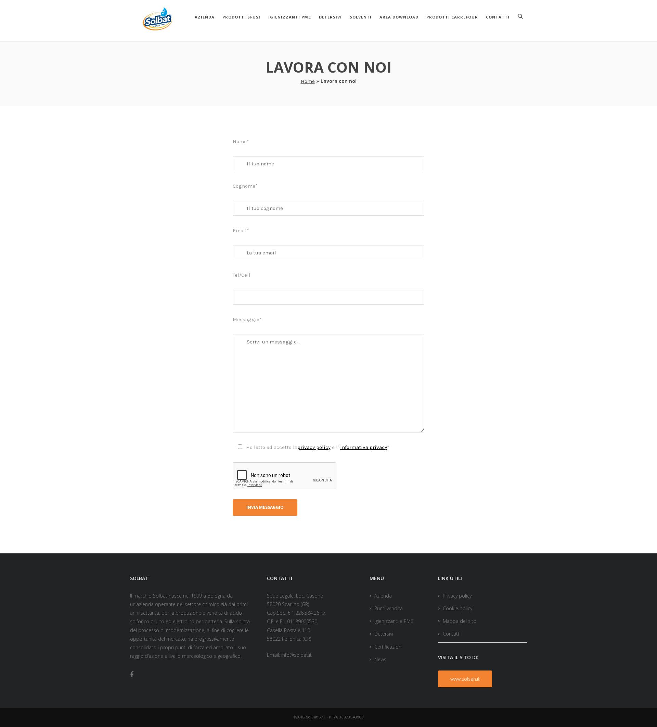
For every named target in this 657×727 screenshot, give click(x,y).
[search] (520, 16)
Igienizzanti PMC (289, 17)
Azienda (205, 17)
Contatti (498, 17)
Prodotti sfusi (241, 17)
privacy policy (314, 447)
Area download (398, 17)
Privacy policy (457, 595)
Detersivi (330, 17)
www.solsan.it (465, 679)
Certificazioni (388, 646)
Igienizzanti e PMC (394, 621)
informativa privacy (363, 447)
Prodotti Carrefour (452, 17)
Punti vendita (388, 608)
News (380, 659)
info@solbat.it (296, 655)
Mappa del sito (459, 621)
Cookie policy (457, 608)
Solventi (361, 17)
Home (308, 81)
